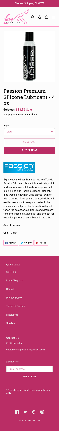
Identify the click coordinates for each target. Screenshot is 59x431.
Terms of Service (15, 306)
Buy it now (29, 150)
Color (6, 125)
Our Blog (11, 272)
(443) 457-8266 (14, 343)
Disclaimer (12, 314)
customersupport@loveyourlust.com (25, 349)
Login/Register (14, 280)
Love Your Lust (33, 420)
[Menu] (53, 16)
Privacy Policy (14, 297)
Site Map (11, 323)
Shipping (7, 114)
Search (10, 289)
